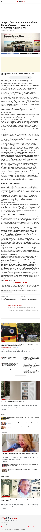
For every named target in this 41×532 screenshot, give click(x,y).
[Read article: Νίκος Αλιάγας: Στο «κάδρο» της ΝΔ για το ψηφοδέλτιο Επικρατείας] (3, 427)
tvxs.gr (6, 280)
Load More (21, 374)
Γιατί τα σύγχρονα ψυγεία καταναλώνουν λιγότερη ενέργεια (12, 401)
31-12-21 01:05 (3, 30)
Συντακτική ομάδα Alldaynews (15, 305)
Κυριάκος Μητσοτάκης (22, 290)
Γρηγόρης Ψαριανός (7, 290)
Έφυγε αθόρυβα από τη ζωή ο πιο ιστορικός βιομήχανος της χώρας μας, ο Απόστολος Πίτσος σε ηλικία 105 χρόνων (10, 368)
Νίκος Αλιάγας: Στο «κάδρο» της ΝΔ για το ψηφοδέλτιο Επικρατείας (17, 426)
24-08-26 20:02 (16, 455)
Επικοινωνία (23, 529)
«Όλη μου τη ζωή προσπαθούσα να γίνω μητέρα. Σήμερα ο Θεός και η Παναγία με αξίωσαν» (20, 453)
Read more (4, 409)
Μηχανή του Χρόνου (6, 496)
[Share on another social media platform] (39, 53)
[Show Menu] (1, 1)
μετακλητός (29, 290)
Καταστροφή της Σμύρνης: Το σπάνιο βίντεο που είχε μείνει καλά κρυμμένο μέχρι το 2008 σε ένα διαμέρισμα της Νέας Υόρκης (31, 371)
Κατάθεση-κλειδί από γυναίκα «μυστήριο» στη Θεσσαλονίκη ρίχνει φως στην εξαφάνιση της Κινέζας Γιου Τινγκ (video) (31, 358)
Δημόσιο (13, 290)
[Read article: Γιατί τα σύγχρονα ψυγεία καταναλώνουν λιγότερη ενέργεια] (20, 390)
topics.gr (5, 524)
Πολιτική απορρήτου (16, 529)
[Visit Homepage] (21, 2)
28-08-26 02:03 (14, 347)
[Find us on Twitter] (29, 529)
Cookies (10, 529)
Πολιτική (8, 30)
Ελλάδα (11, 30)
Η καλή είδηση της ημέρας (8, 451)
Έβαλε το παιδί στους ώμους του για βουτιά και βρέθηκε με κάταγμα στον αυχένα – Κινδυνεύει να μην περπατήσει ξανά (10, 364)
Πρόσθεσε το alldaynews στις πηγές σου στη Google (21, 77)
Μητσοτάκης (34, 290)
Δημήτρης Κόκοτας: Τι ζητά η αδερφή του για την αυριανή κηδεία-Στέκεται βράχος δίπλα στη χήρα (22, 422)
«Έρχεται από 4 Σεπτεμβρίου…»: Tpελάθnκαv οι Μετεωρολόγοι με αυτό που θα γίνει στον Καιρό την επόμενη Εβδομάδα (10, 360)
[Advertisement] (20, 12)
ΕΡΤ (16, 290)
